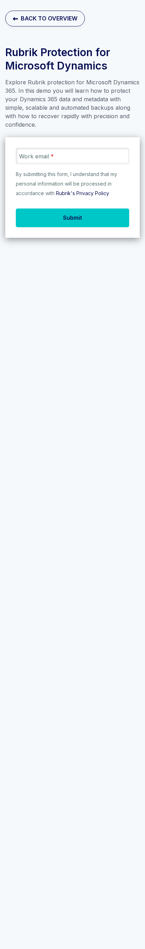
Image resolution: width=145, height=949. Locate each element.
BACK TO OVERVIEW (47, 18)
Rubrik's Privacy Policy (82, 193)
